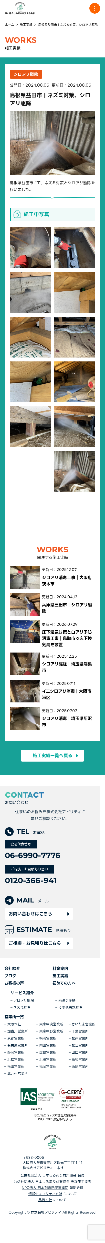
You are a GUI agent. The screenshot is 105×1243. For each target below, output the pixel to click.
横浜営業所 (47, 1038)
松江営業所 (80, 1045)
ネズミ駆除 (21, 1007)
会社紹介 (12, 969)
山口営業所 (80, 1052)
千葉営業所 (80, 1031)
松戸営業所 (80, 1038)
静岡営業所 (15, 1052)
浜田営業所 (47, 1059)
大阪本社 (14, 1024)
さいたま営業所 (83, 1024)
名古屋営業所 (17, 1045)
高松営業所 (80, 1059)
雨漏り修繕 (66, 1000)
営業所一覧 (14, 1017)
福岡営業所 (47, 1066)
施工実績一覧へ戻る (52, 755)
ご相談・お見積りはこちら (35, 943)
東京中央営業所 (51, 1024)
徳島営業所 (80, 1066)
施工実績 (60, 976)
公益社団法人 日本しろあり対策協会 (48, 1175)
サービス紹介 (22, 993)
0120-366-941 (31, 880)
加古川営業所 (17, 1031)
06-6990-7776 (32, 855)
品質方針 (45, 1200)
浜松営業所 (15, 1059)
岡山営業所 (47, 1045)
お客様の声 (14, 983)
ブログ (10, 976)
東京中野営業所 (51, 1031)
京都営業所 (15, 1038)
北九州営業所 (17, 1073)
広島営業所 (47, 1052)
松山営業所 (15, 1066)
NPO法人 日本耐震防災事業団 (45, 1187)
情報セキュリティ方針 (45, 1194)
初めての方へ (64, 983)
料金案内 (60, 969)
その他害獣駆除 (70, 1007)
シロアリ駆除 (23, 1000)
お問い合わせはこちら (30, 913)
